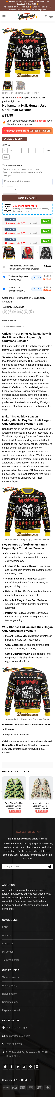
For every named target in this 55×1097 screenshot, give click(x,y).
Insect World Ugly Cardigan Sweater (41, 804)
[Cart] (51, 16)
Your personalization (12, 165)
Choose (37, 277)
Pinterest (10, 729)
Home (5, 93)
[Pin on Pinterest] (26, 312)
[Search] (46, 16)
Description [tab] (9, 320)
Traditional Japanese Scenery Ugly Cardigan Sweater (18, 279)
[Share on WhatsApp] (4, 312)
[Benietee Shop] (27, 16)
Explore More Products (17, 734)
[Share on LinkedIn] (31, 312)
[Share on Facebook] (10, 312)
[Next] (48, 53)
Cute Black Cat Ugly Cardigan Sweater (14, 804)
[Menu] (4, 16)
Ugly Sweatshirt (15, 307)
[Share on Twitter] (15, 312)
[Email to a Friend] (20, 312)
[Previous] (7, 53)
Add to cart (27, 197)
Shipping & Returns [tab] (13, 326)
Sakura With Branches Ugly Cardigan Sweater (17, 290)
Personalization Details (25, 93)
